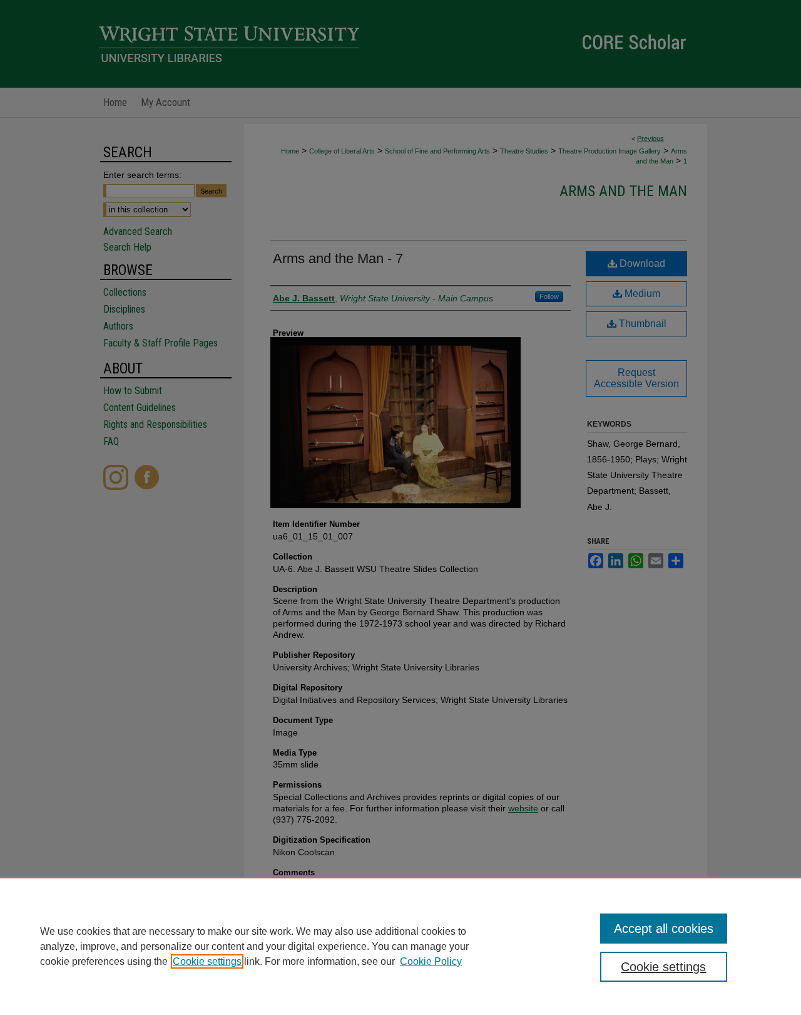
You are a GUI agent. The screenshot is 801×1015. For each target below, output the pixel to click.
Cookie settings (207, 961)
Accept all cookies (663, 928)
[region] (400, 946)
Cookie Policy (431, 961)
